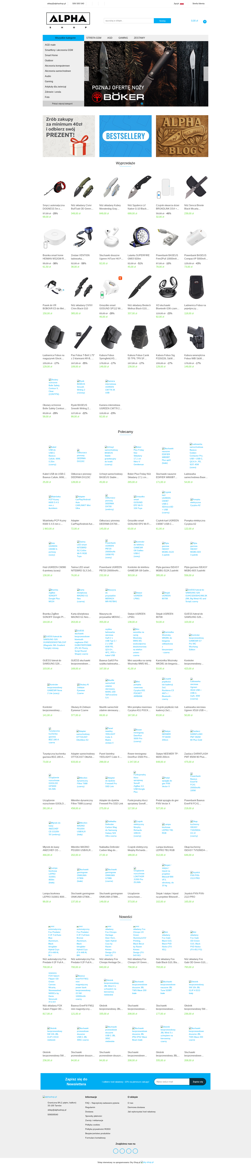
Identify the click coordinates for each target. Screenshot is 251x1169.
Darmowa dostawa (136, 1107)
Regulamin (90, 1107)
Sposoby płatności (93, 1116)
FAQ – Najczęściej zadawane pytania (102, 1103)
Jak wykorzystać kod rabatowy (142, 1111)
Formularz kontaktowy (95, 1138)
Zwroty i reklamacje (94, 1120)
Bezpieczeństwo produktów (97, 1133)
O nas (130, 1103)
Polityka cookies (92, 1125)
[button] (91, 1097)
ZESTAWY (140, 38)
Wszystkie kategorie (65, 38)
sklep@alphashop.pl (57, 1110)
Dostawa (89, 1111)
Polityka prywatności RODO (98, 1129)
